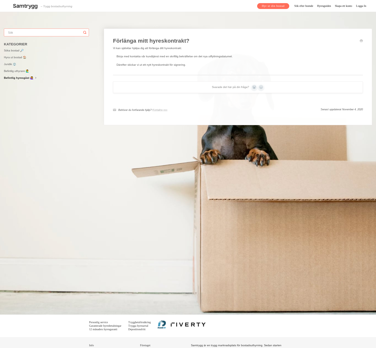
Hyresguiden (324, 5)
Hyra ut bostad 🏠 (15, 57)
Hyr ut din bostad (273, 5)
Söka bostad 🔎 (14, 50)
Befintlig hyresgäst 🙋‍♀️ (19, 77)
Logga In (361, 5)
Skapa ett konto (343, 5)
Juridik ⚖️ (10, 64)
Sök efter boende (303, 5)
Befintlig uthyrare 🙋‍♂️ (16, 71)
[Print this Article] (361, 41)
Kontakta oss (159, 110)
